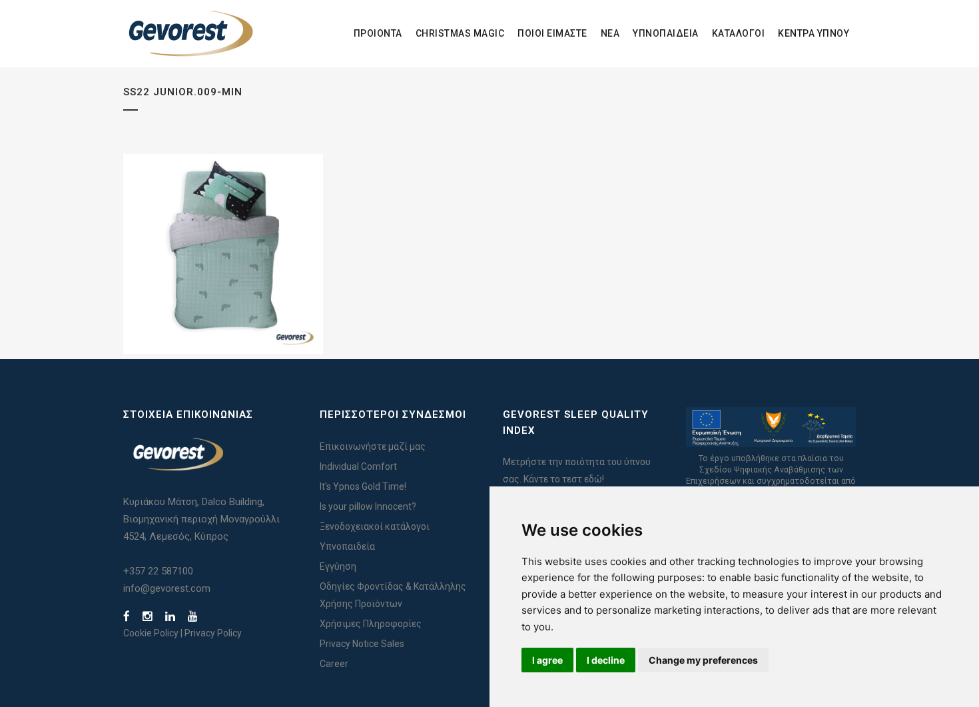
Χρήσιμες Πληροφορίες (371, 623)
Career (334, 663)
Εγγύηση (338, 566)
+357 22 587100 (158, 571)
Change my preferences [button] (703, 660)
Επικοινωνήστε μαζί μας (373, 446)
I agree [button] (547, 660)
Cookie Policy (150, 633)
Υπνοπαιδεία (347, 546)
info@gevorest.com (166, 588)
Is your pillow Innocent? (368, 506)
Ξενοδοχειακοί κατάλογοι (375, 526)
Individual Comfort (358, 466)
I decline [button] (606, 660)
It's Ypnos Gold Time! (363, 486)
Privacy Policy (213, 633)
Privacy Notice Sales (362, 643)
